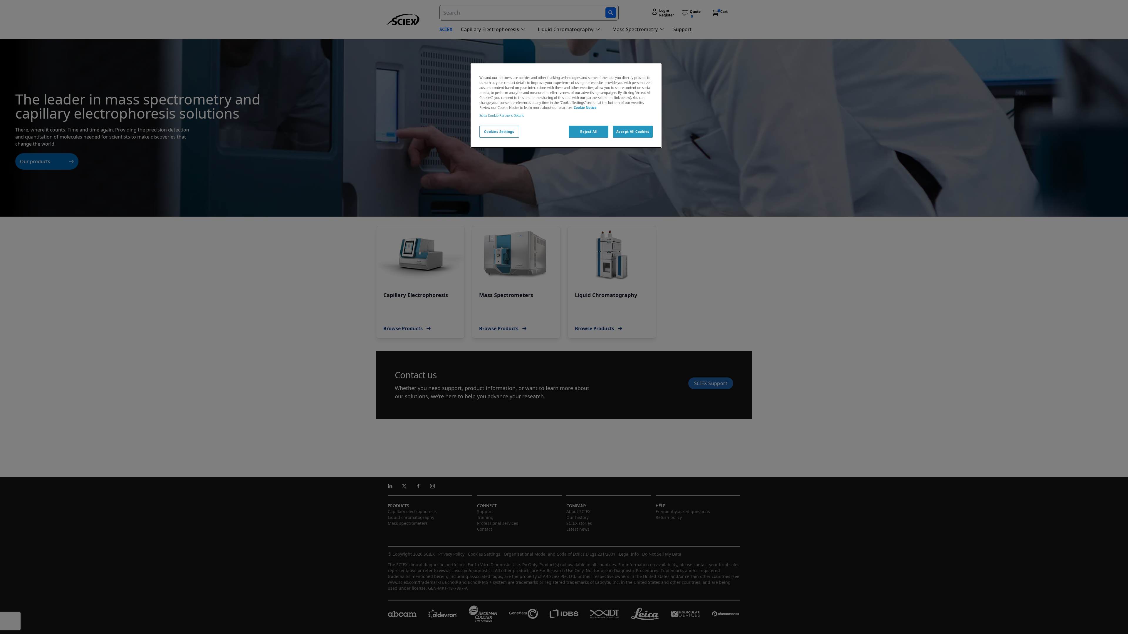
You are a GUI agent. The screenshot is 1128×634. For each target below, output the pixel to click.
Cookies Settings (499, 131)
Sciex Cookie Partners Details (501, 115)
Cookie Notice (585, 107)
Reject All (588, 131)
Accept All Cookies (632, 131)
